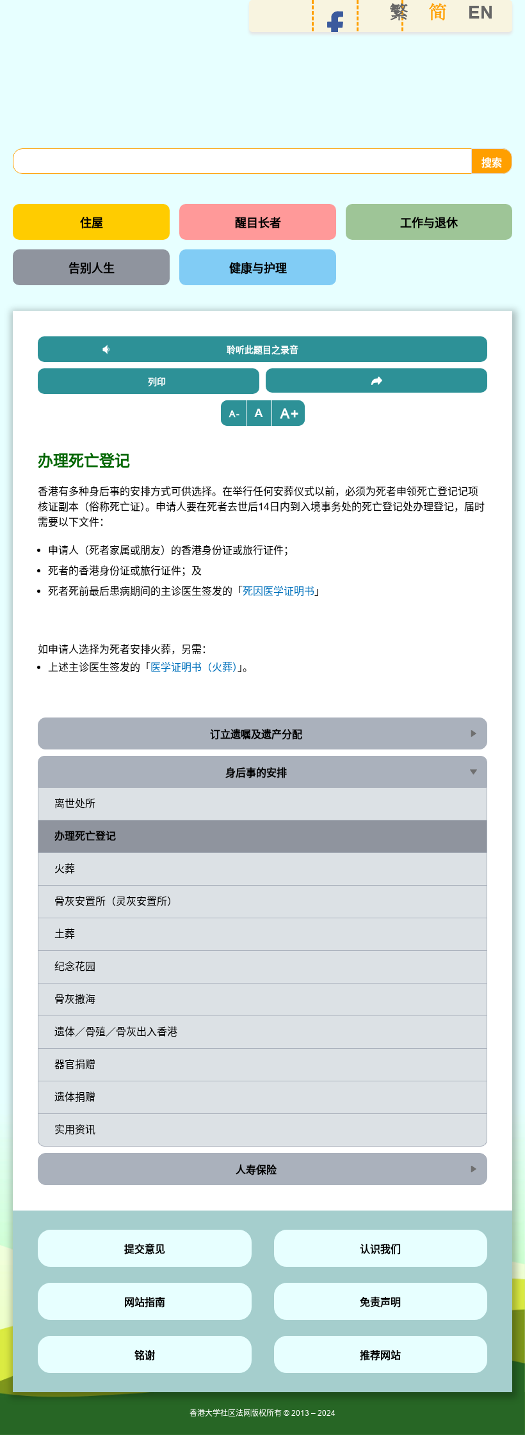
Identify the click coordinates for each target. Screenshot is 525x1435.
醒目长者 (258, 223)
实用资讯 (74, 1129)
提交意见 (144, 1249)
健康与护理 (258, 268)
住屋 (91, 223)
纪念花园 (74, 966)
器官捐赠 (74, 1064)
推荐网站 (380, 1355)
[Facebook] (335, 26)
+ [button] (294, 413)
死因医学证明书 (278, 591)
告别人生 (92, 268)
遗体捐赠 (74, 1096)
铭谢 (144, 1355)
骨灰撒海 (74, 999)
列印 (157, 382)
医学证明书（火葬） (194, 667)
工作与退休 (429, 223)
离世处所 (74, 803)
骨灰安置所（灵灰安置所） (115, 901)
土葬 (64, 933)
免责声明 (380, 1302)
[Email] (376, 380)
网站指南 (144, 1302)
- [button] (237, 414)
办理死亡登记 (85, 836)
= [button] (259, 413)
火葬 (64, 868)
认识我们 (380, 1249)
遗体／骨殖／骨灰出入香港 (115, 1031)
